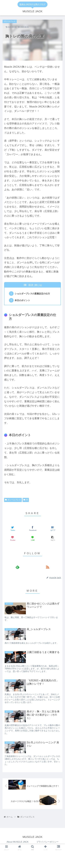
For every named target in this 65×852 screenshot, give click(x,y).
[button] (58, 458)
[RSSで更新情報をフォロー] (47, 567)
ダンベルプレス (14, 500)
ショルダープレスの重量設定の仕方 (32, 293)
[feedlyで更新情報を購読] (17, 567)
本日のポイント (22, 300)
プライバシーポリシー (47, 842)
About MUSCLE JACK (17, 842)
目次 (30, 285)
